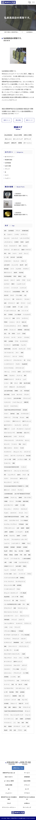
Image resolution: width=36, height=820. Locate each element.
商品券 (5, 730)
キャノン (26, 253)
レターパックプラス (24, 238)
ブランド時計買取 (25, 634)
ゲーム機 (20, 307)
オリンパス (6, 444)
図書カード (6, 429)
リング (28, 303)
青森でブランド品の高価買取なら (22, 111)
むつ (28, 688)
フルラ (18, 333)
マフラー (6, 478)
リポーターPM (15, 596)
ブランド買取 (16, 669)
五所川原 (12, 257)
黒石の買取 (6, 394)
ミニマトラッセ (8, 665)
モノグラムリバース (20, 581)
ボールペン (6, 337)
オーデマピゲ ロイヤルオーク (11, 634)
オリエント (27, 711)
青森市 (15, 272)
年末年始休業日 (8, 276)
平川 (24, 604)
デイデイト (16, 509)
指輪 (13, 318)
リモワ (15, 436)
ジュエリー (8, 178)
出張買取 (6, 497)
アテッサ (6, 558)
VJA (27, 291)
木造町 (23, 654)
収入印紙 (21, 551)
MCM (21, 383)
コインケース (27, 451)
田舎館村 (11, 532)
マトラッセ (21, 436)
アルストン (22, 600)
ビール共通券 (7, 307)
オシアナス (19, 394)
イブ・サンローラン (15, 558)
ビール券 (6, 257)
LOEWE (14, 459)
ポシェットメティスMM (9, 585)
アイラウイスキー (25, 413)
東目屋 (5, 554)
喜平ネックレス (23, 478)
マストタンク (24, 509)
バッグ (23, 726)
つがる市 (24, 535)
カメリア (6, 406)
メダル (5, 520)
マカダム (21, 356)
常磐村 (24, 566)
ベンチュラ (13, 570)
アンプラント (7, 638)
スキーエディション (20, 688)
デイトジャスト (14, 478)
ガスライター (13, 512)
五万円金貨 (27, 718)
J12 (29, 459)
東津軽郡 (12, 547)
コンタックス (18, 425)
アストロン (26, 337)
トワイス (14, 371)
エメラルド (6, 284)
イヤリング (14, 619)
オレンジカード (8, 482)
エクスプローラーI (8, 505)
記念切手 (6, 295)
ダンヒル (22, 417)
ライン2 (21, 512)
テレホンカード (13, 246)
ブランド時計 (19, 295)
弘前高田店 (4, 113)
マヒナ (28, 543)
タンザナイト (19, 623)
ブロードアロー (27, 497)
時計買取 (11, 692)
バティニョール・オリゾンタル (21, 470)
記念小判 (24, 322)
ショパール (6, 543)
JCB (13, 299)
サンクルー (20, 490)
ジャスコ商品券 (24, 520)
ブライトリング (26, 398)
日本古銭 (28, 455)
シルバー (15, 253)
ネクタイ (16, 448)
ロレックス (6, 238)
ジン (15, 722)
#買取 (20, 143)
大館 (5, 562)
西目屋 (11, 554)
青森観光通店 (8, 159)
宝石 (5, 333)
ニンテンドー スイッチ (10, 699)
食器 (5, 646)
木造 (18, 680)
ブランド (16, 113)
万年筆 (23, 333)
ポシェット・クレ (18, 451)
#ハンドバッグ (18, 139)
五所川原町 (18, 566)
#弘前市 (6, 143)
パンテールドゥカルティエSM (11, 577)
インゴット (23, 467)
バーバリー (6, 287)
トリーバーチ (25, 310)
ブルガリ (18, 364)
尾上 (16, 551)
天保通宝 (10, 314)
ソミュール (27, 715)
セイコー (20, 337)
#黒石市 (13, 143)
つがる (5, 627)
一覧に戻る (18, 120)
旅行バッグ (6, 490)
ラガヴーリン (7, 417)
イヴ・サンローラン (9, 352)
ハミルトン (12, 322)
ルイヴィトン (24, 234)
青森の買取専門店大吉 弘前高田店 (12, 109)
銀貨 (14, 463)
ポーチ (18, 322)
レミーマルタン (8, 398)
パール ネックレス (9, 581)
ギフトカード (11, 303)
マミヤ (5, 387)
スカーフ (12, 280)
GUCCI (19, 371)
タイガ (26, 703)
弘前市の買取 (16, 345)
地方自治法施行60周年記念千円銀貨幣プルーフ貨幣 (16, 486)
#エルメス (8, 139)
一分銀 (10, 562)
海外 (19, 676)
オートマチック (8, 661)
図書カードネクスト (26, 249)
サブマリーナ (27, 623)
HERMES (16, 390)
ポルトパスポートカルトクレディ (12, 654)
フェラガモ (18, 268)
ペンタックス (7, 402)
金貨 (5, 303)
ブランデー (26, 394)
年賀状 (21, 596)
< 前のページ (6, 120)
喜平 (26, 265)
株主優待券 (24, 364)
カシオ (13, 394)
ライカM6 (22, 505)
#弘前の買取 (18, 135)
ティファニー (7, 299)
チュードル (24, 699)
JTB (9, 333)
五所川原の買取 (17, 398)
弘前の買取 (11, 113)
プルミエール (7, 291)
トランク (14, 490)
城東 (15, 608)
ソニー (16, 615)
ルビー (15, 573)
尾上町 (5, 551)
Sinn (19, 722)
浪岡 (27, 524)
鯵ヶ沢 (20, 684)
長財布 (18, 474)
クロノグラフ (17, 665)
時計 (5, 726)
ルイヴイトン (25, 318)
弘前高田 (11, 341)
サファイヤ (20, 570)
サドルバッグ (16, 638)
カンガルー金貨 (8, 573)
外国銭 (5, 501)
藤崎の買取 (25, 501)
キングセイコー (8, 451)
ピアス (18, 318)
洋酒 (10, 730)
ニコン (11, 627)
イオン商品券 (23, 593)
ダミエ (28, 360)
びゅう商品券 (18, 314)
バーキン (6, 383)
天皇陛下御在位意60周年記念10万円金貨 (13, 711)
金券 (5, 230)
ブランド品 (15, 417)
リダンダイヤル (19, 440)
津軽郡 (23, 543)
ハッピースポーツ (16, 543)
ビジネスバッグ (8, 642)
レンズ (13, 429)
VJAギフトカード (8, 470)
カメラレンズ (22, 348)
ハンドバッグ (23, 287)
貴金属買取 (16, 642)
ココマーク (21, 619)
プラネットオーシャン (9, 528)
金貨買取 (22, 692)
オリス (16, 383)
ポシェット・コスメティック (11, 593)
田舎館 (16, 554)
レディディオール (8, 242)
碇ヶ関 (26, 532)
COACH (21, 242)
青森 (23, 722)
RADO (22, 352)
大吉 (25, 295)
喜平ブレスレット (27, 421)
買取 (27, 722)
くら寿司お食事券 (26, 558)
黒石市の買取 (27, 383)
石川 (21, 612)
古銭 (15, 730)
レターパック (15, 238)
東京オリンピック (18, 661)
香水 (5, 314)
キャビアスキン (14, 406)
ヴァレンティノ (7, 509)
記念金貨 (25, 410)
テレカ (5, 246)
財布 (9, 253)
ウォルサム (12, 535)
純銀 (27, 417)
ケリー (26, 512)
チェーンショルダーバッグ (16, 715)
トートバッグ (15, 287)
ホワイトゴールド (20, 368)
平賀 (21, 554)
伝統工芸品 (26, 329)
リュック (6, 570)
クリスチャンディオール (10, 326)
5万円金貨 (21, 524)
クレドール (19, 375)
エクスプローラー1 (8, 615)
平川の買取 (18, 501)
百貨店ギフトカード (9, 566)
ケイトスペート (7, 722)
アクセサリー (26, 268)
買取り (13, 284)
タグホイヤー (19, 299)
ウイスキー (27, 299)
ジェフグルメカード (23, 562)
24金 (20, 707)
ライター (6, 413)
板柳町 (22, 528)
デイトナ (23, 303)
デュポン (6, 512)
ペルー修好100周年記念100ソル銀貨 (12, 604)
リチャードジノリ (12, 646)
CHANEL (5, 375)
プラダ (23, 280)
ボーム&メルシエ (15, 249)
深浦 (12, 684)
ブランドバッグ (17, 673)
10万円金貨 (26, 390)
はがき (18, 280)
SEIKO (5, 341)
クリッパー (23, 669)
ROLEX (15, 276)
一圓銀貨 (27, 551)
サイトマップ (27, 807)
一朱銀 (15, 562)
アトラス (6, 715)
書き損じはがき (8, 436)
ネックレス (16, 261)
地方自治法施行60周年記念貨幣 (11, 467)
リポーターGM (7, 459)
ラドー (17, 352)
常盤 (5, 707)
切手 (28, 726)
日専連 (22, 516)
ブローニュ (6, 371)
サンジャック (7, 600)
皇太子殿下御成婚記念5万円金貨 (22, 493)
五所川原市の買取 (8, 390)
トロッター (23, 638)
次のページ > (29, 120)
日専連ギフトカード (9, 379)
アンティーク (7, 318)
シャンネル (13, 676)
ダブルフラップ (8, 608)
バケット (11, 501)
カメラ (6, 175)
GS (24, 360)
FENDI (23, 291)
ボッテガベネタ (24, 341)
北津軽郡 (25, 547)
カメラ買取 (25, 673)
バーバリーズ (22, 573)
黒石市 (21, 265)
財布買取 (6, 703)
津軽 (17, 600)
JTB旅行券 (25, 326)
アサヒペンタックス (9, 440)
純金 (27, 516)
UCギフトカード (8, 272)
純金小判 (21, 703)
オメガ (12, 295)
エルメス (6, 280)
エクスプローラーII (13, 520)
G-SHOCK (16, 242)
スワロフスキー (8, 261)
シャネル (17, 234)
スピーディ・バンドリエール (17, 455)
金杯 (18, 303)
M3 (13, 600)
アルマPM (26, 657)
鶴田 (29, 554)
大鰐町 (16, 505)
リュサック (27, 642)
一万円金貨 (20, 631)
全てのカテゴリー (10, 156)
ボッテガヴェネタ (21, 387)
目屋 (19, 699)
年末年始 (21, 272)
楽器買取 (14, 696)
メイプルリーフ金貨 (22, 459)
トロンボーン (7, 696)
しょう (24, 379)
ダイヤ (19, 326)
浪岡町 (18, 535)
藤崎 (28, 604)
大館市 (5, 532)
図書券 (21, 718)
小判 (21, 390)
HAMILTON (26, 402)
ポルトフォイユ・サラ (9, 432)
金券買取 (19, 585)
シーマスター (7, 421)
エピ (22, 642)
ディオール (18, 379)
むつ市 (5, 692)
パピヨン (29, 573)
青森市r (14, 307)
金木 (17, 718)
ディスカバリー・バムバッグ (23, 429)
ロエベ (24, 444)
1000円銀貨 (6, 619)
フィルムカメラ (26, 314)
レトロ (26, 307)
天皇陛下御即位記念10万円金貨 (11, 516)
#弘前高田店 (8, 135)
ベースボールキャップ (9, 589)
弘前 (25, 276)
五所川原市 (6, 265)
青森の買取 (19, 432)
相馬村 (11, 551)
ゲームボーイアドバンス (10, 310)
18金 (20, 444)
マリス (15, 657)
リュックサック (11, 474)
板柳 (25, 554)
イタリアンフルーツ (23, 646)
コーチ (12, 268)
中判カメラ (12, 387)
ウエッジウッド (8, 657)
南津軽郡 (6, 547)
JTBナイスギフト (8, 448)
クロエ (18, 589)
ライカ (28, 348)
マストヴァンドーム (22, 608)
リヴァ (20, 657)
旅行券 (5, 329)
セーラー (14, 337)
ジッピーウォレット (17, 402)
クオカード (23, 261)
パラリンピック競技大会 (10, 631)
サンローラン (7, 463)
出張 (25, 730)
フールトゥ (14, 444)
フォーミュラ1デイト (9, 623)
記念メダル (26, 432)
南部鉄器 (20, 329)
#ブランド (28, 139)
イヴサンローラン (25, 680)
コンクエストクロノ (9, 688)
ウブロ (16, 341)
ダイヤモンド (17, 726)
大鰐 (18, 528)
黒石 (5, 253)
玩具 (20, 246)
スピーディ (16, 482)
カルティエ (6, 249)
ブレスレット (12, 329)
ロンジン (27, 440)
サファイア (17, 627)
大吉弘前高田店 (16, 291)
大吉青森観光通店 (8, 493)
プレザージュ (13, 497)
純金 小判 (21, 696)
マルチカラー (7, 669)
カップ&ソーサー (8, 650)
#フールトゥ (28, 143)
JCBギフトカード (16, 421)
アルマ (24, 474)
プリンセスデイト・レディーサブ (19, 539)
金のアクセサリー (8, 425)
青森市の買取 (7, 348)
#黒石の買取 (28, 135)
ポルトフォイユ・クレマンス (11, 612)
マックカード (7, 345)
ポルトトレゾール (24, 615)
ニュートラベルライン (9, 680)
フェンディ (23, 345)
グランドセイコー (18, 360)
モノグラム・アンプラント (10, 524)
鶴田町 (27, 528)
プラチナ (20, 730)
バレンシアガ (15, 265)
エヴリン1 (24, 665)
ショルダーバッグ (21, 284)
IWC (5, 474)
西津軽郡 (19, 547)
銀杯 (25, 375)
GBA (19, 310)
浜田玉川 (15, 707)
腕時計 (19, 276)
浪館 (9, 707)
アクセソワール (26, 707)
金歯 (18, 413)
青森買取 (6, 676)
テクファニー (7, 356)
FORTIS (13, 333)
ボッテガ (15, 348)
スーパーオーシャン (9, 718)
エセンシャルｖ (8, 673)
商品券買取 (6, 596)
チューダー (6, 539)
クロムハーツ (13, 703)
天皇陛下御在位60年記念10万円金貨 (12, 410)
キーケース (6, 684)
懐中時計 (12, 413)
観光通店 (6, 268)
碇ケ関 (5, 535)
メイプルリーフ (7, 360)
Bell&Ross (22, 577)
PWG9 (17, 692)
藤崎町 (20, 497)
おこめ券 (16, 650)
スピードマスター (27, 371)
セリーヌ (15, 356)
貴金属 (10, 726)
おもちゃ (25, 246)
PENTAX (5, 322)
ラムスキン (12, 375)
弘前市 (27, 242)
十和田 (25, 684)
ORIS (11, 383)
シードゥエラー (19, 532)
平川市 (22, 448)
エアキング (25, 425)
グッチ (28, 280)
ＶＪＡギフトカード (9, 364)
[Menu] (33, 2)
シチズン (6, 455)
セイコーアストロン (9, 368)
